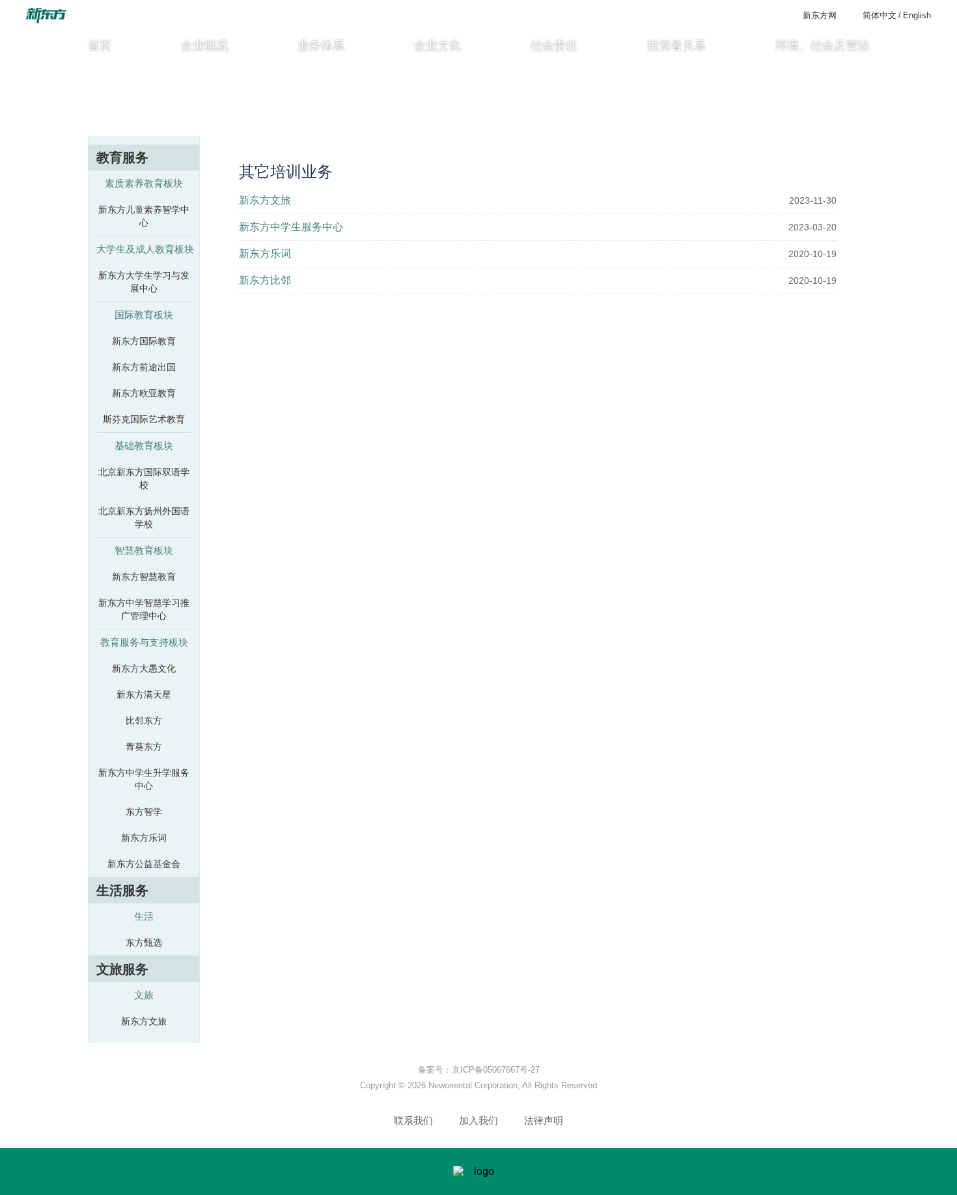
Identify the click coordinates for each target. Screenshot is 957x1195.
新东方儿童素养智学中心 (143, 216)
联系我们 (413, 1120)
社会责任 (554, 45)
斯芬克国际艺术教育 (144, 419)
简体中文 (879, 15)
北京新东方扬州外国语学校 (143, 517)
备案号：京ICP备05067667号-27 (479, 1070)
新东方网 (820, 15)
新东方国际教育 (144, 341)
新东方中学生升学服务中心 (143, 779)
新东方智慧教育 (144, 576)
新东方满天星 (144, 694)
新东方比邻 (265, 280)
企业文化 (437, 45)
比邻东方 (144, 720)
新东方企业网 (665, 129)
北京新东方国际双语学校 (143, 478)
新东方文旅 (144, 1021)
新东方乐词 (144, 837)
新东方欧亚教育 (144, 393)
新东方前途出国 (144, 367)
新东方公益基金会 (143, 863)
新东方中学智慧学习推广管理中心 (143, 609)
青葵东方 (144, 746)
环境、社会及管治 (822, 45)
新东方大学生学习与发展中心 (143, 282)
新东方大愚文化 (144, 668)
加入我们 (478, 1120)
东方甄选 (144, 942)
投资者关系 (676, 45)
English (917, 15)
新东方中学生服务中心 (291, 226)
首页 (99, 45)
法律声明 (543, 1120)
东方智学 (144, 811)
